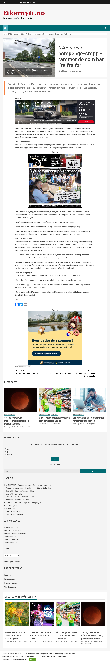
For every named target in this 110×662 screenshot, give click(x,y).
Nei (8, 452)
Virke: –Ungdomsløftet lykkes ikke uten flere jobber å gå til (66, 635)
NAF (29, 366)
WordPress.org (10, 587)
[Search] (105, 28)
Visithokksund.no (10, 536)
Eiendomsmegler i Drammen (15, 533)
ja (8, 449)
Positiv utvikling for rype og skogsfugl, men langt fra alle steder (75, 373)
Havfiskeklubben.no (11, 528)
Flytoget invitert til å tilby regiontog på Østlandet (33, 371)
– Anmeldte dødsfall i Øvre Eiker (16, 500)
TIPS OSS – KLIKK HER (27, 2)
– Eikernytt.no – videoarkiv (14, 514)
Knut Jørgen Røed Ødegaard (26, 427)
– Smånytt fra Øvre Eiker (13, 494)
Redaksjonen (64, 71)
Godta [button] (32, 659)
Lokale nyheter (9, 629)
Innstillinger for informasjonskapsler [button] (14, 659)
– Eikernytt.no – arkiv (12, 511)
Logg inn (7, 575)
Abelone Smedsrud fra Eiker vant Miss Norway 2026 (41, 635)
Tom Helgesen (23, 641)
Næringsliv (54, 414)
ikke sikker (11, 455)
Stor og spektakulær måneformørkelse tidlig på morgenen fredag (16, 420)
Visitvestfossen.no (11, 539)
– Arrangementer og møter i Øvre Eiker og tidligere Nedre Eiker (27, 488)
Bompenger (22, 366)
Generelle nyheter (63, 42)
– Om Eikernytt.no (11, 506)
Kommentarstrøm (10, 583)
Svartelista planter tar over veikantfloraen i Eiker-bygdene (15, 635)
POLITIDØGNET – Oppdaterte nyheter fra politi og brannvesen (27, 485)
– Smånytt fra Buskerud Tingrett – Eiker (19, 491)
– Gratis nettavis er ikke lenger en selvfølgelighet (22, 503)
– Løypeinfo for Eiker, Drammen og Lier (19, 497)
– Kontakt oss (9, 508)
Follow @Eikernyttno (12, 562)
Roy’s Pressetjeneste (12, 530)
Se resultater (55, 465)
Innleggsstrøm (9, 579)
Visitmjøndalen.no (11, 542)
